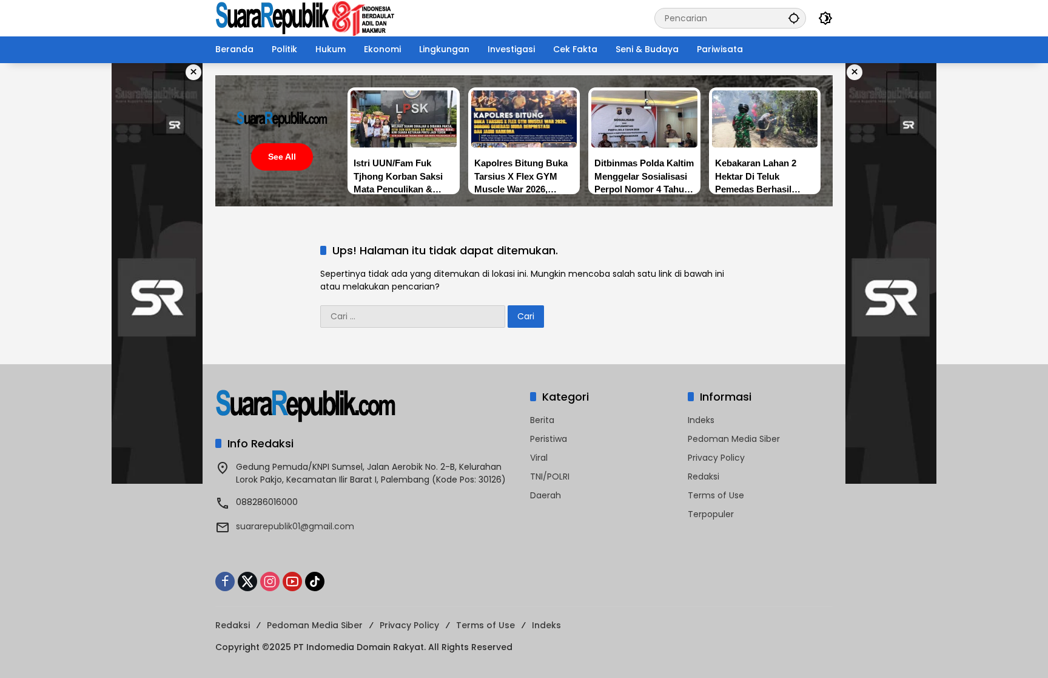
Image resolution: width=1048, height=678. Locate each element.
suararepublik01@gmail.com (295, 526)
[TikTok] (314, 581)
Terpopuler (711, 514)
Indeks (701, 420)
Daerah (545, 495)
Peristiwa (548, 439)
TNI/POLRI (549, 476)
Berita (542, 420)
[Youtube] (292, 581)
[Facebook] (225, 581)
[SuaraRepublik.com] (305, 18)
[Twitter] (247, 581)
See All (282, 156)
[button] (794, 18)
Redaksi (703, 476)
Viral (539, 458)
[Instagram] (270, 581)
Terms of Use (716, 495)
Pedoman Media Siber (734, 439)
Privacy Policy (716, 458)
